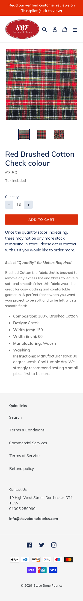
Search (15, 417)
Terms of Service (24, 455)
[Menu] (75, 29)
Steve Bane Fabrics (47, 585)
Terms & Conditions (26, 429)
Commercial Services (28, 442)
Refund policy (21, 468)
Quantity (12, 197)
